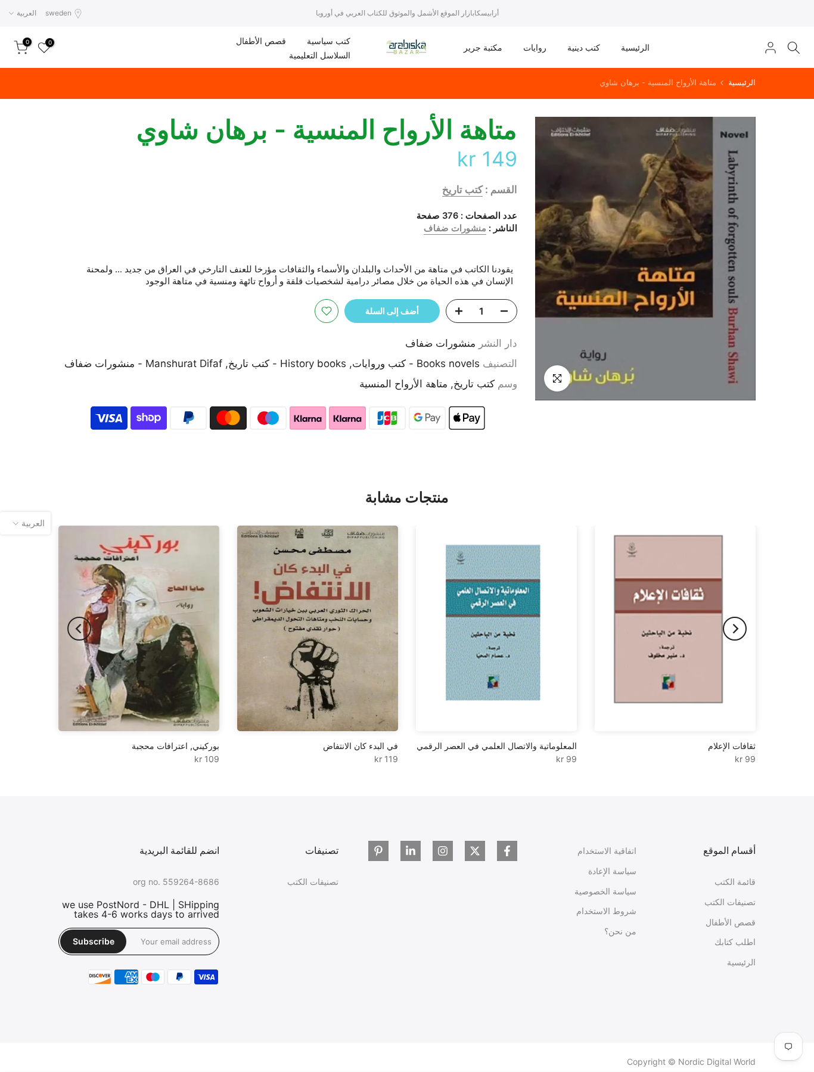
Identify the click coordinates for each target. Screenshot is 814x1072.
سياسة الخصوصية (605, 891)
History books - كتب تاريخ (287, 363)
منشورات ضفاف (455, 228)
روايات (534, 47)
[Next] (79, 629)
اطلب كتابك (735, 942)
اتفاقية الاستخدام (606, 851)
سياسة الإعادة (612, 871)
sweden (58, 12)
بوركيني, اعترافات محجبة (175, 746)
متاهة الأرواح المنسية (403, 384)
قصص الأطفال (261, 41)
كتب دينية (583, 47)
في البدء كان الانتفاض (360, 746)
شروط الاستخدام (606, 911)
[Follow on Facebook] (507, 851)
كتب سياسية (328, 41)
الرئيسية (635, 47)
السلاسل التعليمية (319, 55)
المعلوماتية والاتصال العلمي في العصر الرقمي (497, 746)
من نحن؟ (620, 931)
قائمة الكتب (735, 882)
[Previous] (735, 629)
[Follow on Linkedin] (410, 851)
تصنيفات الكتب (730, 902)
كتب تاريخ (462, 189)
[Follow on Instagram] (443, 851)
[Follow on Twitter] (475, 851)
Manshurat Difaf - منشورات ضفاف (143, 363)
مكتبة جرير (483, 47)
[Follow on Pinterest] (378, 851)
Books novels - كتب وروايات (416, 363)
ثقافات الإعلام (732, 746)
